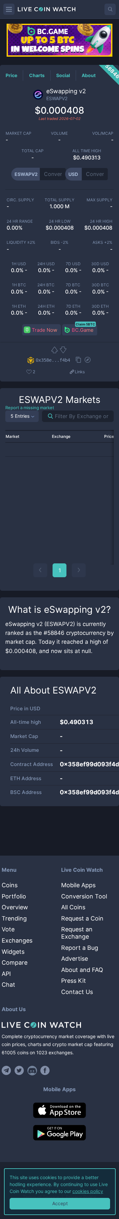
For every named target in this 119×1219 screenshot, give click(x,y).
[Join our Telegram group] (7, 1070)
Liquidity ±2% (21, 242)
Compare (14, 962)
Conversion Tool (84, 896)
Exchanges (17, 940)
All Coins (73, 907)
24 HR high (101, 221)
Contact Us (77, 991)
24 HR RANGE (20, 221)
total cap (32, 151)
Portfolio (14, 896)
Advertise (74, 958)
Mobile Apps (78, 885)
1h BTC (19, 285)
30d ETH (100, 306)
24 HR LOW (59, 221)
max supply (99, 200)
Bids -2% (59, 242)
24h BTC (46, 285)
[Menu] (9, 9)
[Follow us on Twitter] (19, 1070)
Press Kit (73, 980)
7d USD (73, 264)
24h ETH (46, 306)
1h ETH (19, 306)
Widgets (13, 951)
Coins (10, 885)
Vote (8, 929)
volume (59, 133)
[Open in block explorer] (88, 360)
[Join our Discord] (32, 1070)
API (6, 973)
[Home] (59, 1025)
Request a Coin (82, 918)
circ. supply (20, 200)
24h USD (46, 264)
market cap (18, 133)
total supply (59, 200)
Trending (14, 918)
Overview (15, 907)
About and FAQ (82, 969)
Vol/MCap (102, 133)
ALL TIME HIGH (86, 151)
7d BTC (73, 285)
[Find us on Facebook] (45, 1070)
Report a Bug (79, 947)
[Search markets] (48, 416)
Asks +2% (102, 242)
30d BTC (100, 285)
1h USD (19, 264)
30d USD (100, 264)
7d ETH (73, 306)
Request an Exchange (77, 933)
